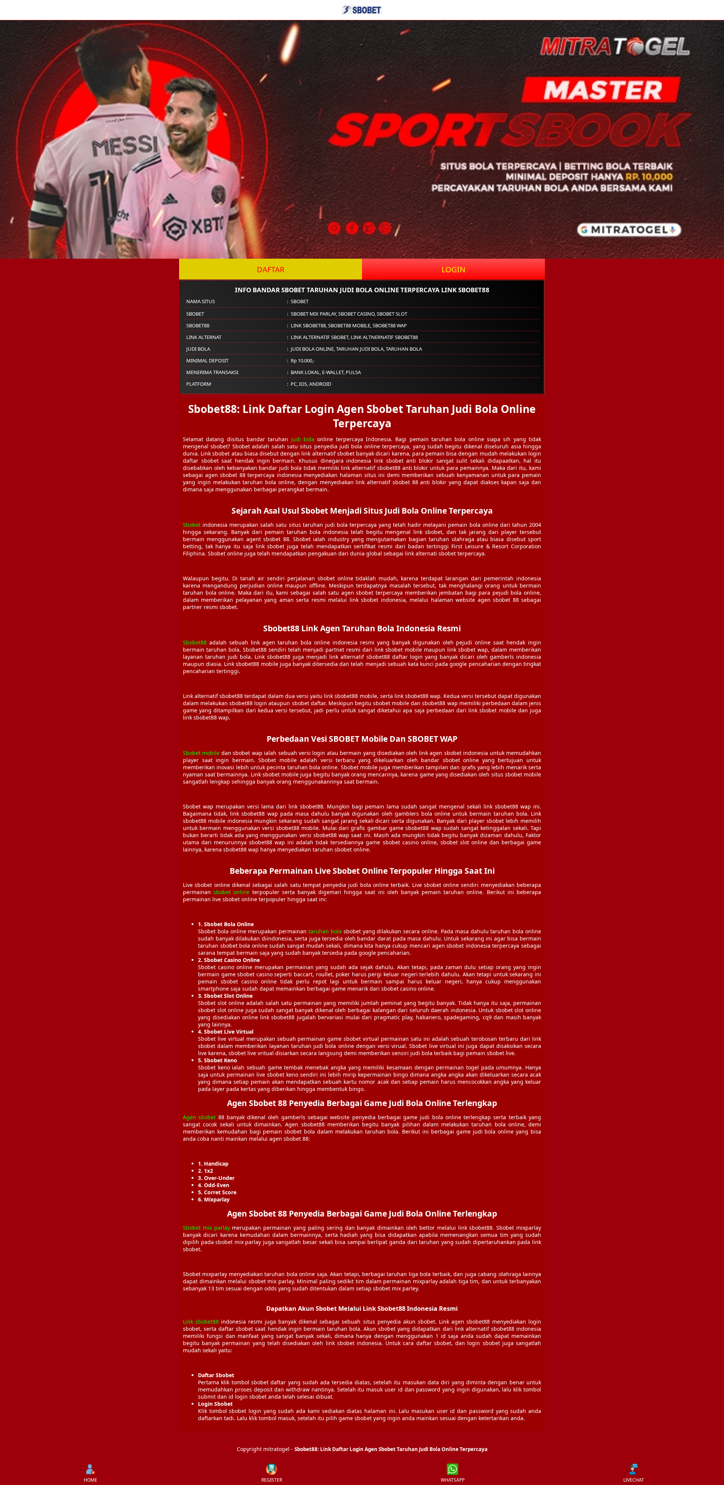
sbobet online (231, 892)
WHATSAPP (453, 1480)
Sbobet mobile (201, 752)
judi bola (302, 439)
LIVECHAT (633, 1480)
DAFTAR (270, 269)
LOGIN (453, 269)
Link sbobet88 (201, 1321)
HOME (90, 1480)
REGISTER (271, 1480)
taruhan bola (325, 931)
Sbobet (192, 524)
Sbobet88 (195, 642)
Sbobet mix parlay (206, 1227)
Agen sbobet (199, 1117)
